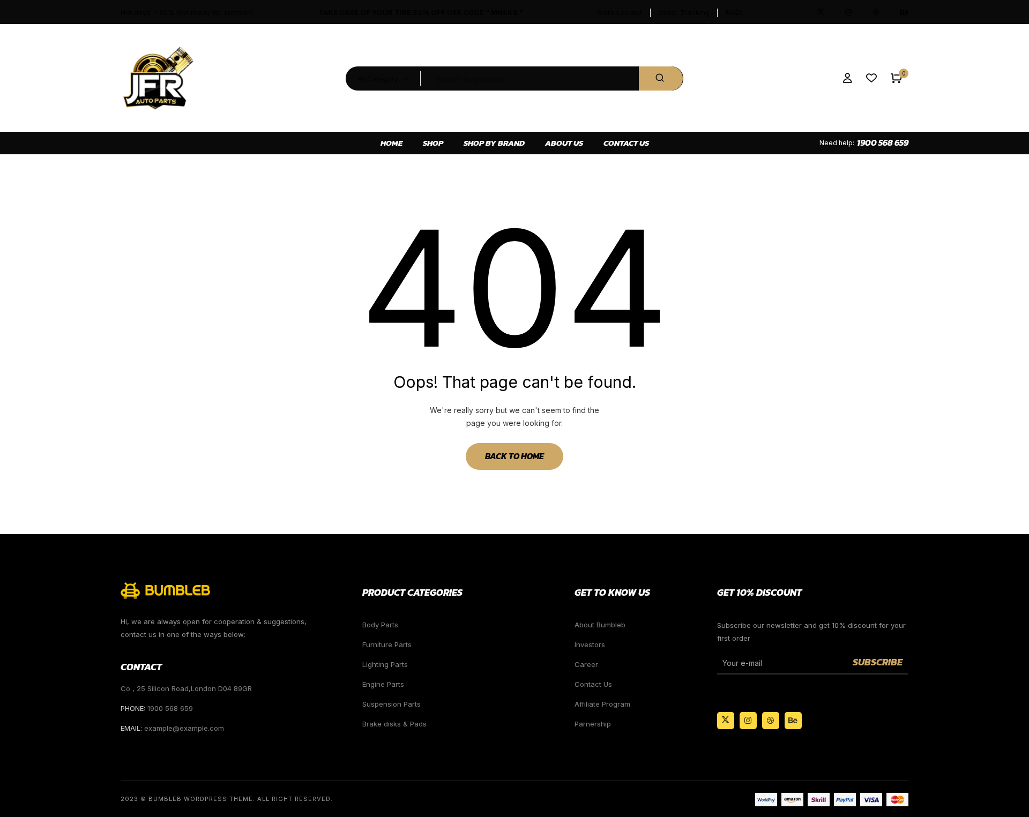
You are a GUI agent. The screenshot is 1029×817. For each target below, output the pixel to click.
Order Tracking (684, 12)
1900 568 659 (882, 142)
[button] (896, 78)
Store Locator (620, 12)
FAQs (734, 12)
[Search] (661, 78)
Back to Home (514, 455)
